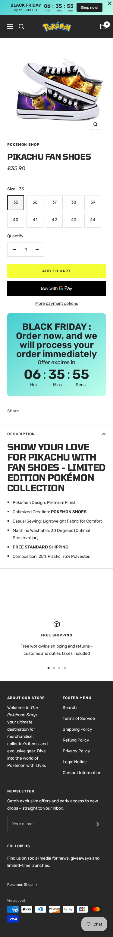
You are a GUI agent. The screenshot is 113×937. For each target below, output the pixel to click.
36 (35, 202)
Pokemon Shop (23, 144)
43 (73, 219)
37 (54, 202)
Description (21, 434)
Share (13, 411)
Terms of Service (79, 718)
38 (73, 202)
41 (35, 219)
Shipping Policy (77, 729)
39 (92, 202)
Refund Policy (76, 740)
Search (70, 707)
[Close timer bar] (109, 3)
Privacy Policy (76, 751)
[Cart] (103, 26)
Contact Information (82, 772)
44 (93, 219)
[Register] (96, 824)
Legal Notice (75, 761)
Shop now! (89, 7)
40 (15, 219)
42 (54, 219)
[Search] (21, 26)
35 (15, 202)
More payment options (56, 303)
